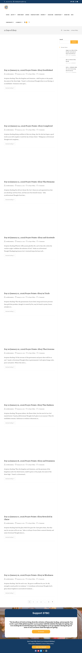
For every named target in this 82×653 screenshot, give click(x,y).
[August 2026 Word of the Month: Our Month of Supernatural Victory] (62, 52)
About (33, 643)
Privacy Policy (50, 643)
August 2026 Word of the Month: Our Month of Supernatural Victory (71, 52)
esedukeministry (10, 74)
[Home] (61, 30)
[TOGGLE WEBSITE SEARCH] (29, 22)
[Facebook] (36, 651)
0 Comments (41, 74)
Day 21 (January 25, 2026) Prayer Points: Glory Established (28, 70)
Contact (44, 643)
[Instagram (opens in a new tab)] (75, 2)
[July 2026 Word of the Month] (62, 61)
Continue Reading (10, 88)
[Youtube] (38, 651)
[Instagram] (44, 651)
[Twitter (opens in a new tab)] (71, 2)
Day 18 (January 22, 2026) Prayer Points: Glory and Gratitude (29, 237)
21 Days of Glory (31, 74)
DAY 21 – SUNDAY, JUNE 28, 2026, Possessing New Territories (71, 69)
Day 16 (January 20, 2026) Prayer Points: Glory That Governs (29, 349)
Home (30, 643)
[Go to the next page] (52, 601)
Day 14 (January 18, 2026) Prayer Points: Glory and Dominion (29, 461)
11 (48, 602)
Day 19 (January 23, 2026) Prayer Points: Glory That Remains (29, 181)
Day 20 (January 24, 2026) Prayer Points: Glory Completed (28, 126)
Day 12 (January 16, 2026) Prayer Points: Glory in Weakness (28, 575)
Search (61, 39)
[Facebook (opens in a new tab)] (73, 2)
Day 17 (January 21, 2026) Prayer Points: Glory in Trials (27, 293)
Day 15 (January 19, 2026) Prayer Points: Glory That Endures (29, 405)
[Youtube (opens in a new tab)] (77, 2)
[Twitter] (41, 651)
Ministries (38, 643)
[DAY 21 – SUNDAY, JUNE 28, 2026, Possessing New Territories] (62, 69)
